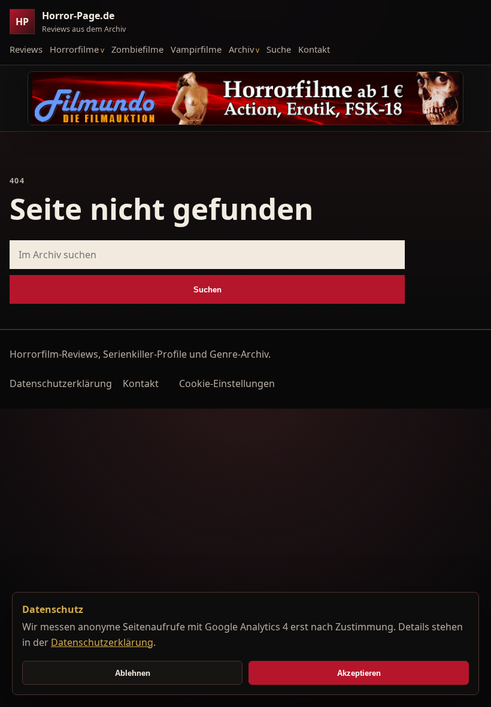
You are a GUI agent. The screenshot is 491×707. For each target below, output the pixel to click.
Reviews (26, 49)
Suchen (207, 289)
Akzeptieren (359, 673)
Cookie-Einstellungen (227, 383)
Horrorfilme (74, 49)
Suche (278, 49)
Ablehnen (132, 673)
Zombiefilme (137, 49)
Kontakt (314, 49)
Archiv (241, 49)
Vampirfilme (196, 49)
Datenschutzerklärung (61, 383)
